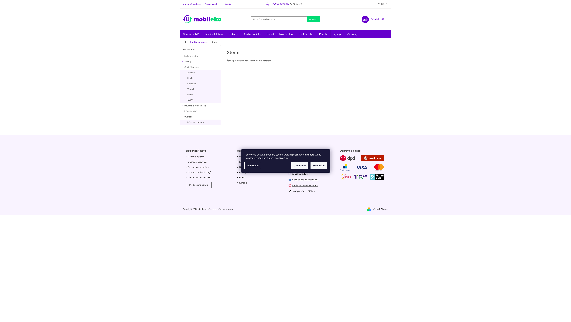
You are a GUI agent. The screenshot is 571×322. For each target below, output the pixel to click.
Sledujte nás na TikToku (303, 191)
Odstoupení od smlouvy (199, 177)
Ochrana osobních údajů (199, 172)
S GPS (190, 100)
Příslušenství (190, 111)
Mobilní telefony (191, 56)
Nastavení (253, 165)
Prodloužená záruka (198, 185)
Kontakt (243, 182)
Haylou (190, 78)
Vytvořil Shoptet (380, 209)
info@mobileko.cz (300, 174)
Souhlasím (319, 165)
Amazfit (191, 72)
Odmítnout (300, 165)
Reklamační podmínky (198, 167)
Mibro (190, 94)
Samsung (191, 83)
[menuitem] (352, 34)
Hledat (313, 19)
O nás (228, 4)
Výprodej (188, 116)
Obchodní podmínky (197, 162)
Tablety (187, 61)
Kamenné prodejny (192, 4)
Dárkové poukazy (195, 122)
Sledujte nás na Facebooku (305, 179)
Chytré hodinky (191, 67)
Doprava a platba (213, 4)
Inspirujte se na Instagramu (305, 185)
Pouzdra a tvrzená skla (195, 105)
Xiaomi (190, 89)
